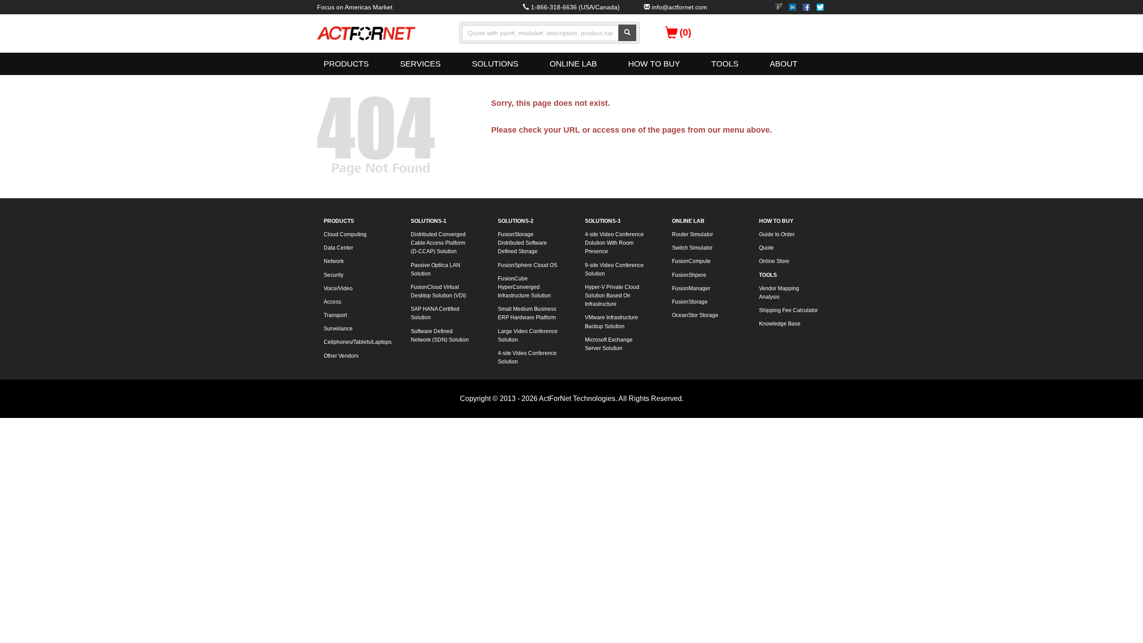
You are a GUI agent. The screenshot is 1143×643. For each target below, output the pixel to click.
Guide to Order (777, 234)
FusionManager (691, 288)
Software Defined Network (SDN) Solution (440, 335)
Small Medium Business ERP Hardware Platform (527, 313)
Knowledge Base (780, 324)
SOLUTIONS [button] (495, 63)
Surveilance (338, 329)
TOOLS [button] (724, 63)
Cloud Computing (345, 234)
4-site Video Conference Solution (527, 357)
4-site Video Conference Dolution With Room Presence (614, 243)
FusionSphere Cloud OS (527, 265)
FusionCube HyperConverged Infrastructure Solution (524, 287)
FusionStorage (690, 302)
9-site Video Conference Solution (614, 269)
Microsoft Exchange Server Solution (609, 344)
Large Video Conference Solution (528, 335)
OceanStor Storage (695, 315)
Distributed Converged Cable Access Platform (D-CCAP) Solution (438, 243)
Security (333, 275)
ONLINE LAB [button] (573, 63)
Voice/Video (338, 288)
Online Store (774, 261)
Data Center (338, 248)
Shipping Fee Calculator (788, 310)
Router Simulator (692, 234)
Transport (335, 315)
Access (332, 302)
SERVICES (420, 63)
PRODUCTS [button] (346, 63)
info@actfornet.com (679, 7)
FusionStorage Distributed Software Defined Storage (522, 243)
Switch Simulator (692, 248)
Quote (766, 248)
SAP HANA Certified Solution (435, 313)
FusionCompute (691, 261)
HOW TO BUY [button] (654, 63)
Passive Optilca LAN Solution (435, 269)
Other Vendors (341, 356)
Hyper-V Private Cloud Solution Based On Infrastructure (612, 295)
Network (334, 261)
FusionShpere (689, 275)
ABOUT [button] (783, 63)
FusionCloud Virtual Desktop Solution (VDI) (438, 291)
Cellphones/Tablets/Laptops (357, 342)
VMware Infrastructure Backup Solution (611, 321)
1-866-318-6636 (554, 7)
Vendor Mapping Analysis (779, 292)
